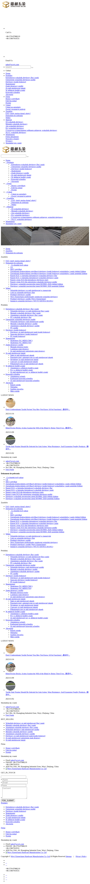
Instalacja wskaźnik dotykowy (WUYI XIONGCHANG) (31, 301)
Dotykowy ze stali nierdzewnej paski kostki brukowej (30, 332)
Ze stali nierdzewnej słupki (15, 88)
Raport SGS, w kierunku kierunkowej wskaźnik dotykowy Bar (33, 276)
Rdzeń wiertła (15, 385)
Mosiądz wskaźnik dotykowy (16, 124)
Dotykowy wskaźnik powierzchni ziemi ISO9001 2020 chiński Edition (36, 284)
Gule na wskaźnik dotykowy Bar (22, 292)
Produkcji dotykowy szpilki (20, 295)
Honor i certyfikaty (13, 99)
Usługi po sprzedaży (13, 107)
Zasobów (9, 111)
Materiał (9, 120)
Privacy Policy (81, 856)
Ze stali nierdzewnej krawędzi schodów (25, 381)
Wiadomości (10, 135)
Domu (8, 73)
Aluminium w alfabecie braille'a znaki (24, 368)
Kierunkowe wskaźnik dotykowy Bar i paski (22, 78)
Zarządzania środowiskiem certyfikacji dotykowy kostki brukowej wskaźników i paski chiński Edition (48, 271)
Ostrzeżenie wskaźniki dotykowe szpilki (20, 80)
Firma (8, 97)
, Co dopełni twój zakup (19, 265)
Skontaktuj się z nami (13, 143)
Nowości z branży (12, 139)
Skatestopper (10, 84)
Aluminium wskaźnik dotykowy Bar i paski (26, 315)
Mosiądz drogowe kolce (19, 347)
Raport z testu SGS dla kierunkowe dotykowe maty (29, 280)
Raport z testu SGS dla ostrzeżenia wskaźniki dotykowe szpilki (33, 282)
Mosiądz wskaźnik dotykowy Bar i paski (25, 313)
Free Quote (10, 470)
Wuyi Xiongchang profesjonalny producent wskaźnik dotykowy (34, 297)
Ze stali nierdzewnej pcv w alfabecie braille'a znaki (29, 372)
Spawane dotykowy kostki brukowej (24, 334)
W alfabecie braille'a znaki (15, 90)
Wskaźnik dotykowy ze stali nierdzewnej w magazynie (30, 290)
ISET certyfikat (16, 269)
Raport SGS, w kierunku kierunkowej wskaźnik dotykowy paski (34, 278)
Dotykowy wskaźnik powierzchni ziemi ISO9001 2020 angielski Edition (37, 286)
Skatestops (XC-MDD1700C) (21, 341)
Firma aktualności (12, 137)
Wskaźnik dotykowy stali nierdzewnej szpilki (27, 322)
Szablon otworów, (17, 389)
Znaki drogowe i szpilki (14, 86)
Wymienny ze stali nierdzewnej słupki (24, 360)
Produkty (9, 76)
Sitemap (69, 856)
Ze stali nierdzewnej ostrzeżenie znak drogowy (27, 351)
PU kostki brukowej (17, 336)
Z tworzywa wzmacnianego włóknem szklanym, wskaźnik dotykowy (31, 130)
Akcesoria (9, 94)
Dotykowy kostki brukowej (16, 82)
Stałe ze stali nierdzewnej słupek (22, 355)
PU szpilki (14, 328)
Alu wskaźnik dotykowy (15, 126)
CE (11, 267)
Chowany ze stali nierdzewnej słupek (24, 362)
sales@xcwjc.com (12, 64)
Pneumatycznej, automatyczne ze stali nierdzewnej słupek (31, 357)
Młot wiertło (14, 391)
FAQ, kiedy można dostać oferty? (18, 113)
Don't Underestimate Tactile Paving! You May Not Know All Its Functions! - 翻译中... (38, 409)
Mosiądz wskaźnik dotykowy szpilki (23, 324)
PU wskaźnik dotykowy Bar (20, 317)
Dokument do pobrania (14, 116)
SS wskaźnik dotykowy (14, 122)
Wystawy (9, 141)
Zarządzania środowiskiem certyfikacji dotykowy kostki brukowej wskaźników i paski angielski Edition (48, 274)
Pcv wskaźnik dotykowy (15, 128)
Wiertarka (13, 387)
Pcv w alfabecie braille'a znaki (21, 370)
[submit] (32, 67)
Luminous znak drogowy (19, 349)
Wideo (8, 118)
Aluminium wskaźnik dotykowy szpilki (24, 326)
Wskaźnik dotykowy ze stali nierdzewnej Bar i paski (29, 311)
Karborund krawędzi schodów (21, 378)
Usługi (8, 105)
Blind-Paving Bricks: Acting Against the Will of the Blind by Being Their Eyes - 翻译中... (39, 428)
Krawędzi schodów (13, 92)
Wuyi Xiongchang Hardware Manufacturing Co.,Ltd (30, 856)
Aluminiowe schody (17, 376)
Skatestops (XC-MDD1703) (20, 343)
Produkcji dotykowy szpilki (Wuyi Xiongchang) (28, 299)
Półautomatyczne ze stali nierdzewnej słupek (26, 364)
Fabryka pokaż (11, 101)
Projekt (8, 103)
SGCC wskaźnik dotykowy (16, 132)
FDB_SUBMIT (8, 801)
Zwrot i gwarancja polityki (15, 109)
